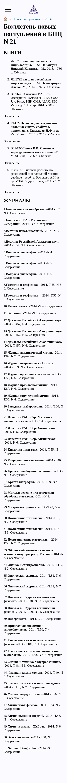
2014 (48, 19)
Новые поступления (26, 19)
